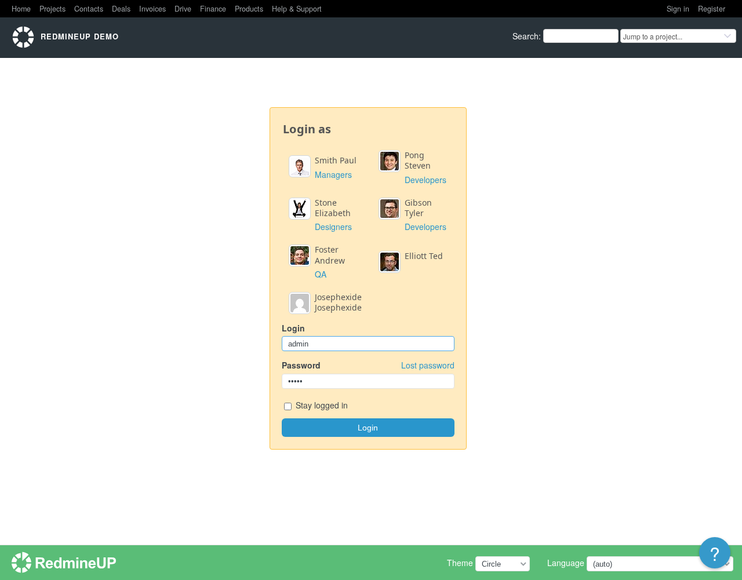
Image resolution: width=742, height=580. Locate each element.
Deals (121, 8)
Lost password (427, 365)
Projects (52, 8)
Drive (182, 8)
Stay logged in (320, 405)
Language (565, 562)
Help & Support (297, 8)
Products (249, 8)
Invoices (152, 8)
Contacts (88, 8)
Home (21, 8)
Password (368, 365)
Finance (213, 8)
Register (711, 8)
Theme (460, 562)
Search (525, 36)
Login (293, 328)
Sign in (678, 8)
